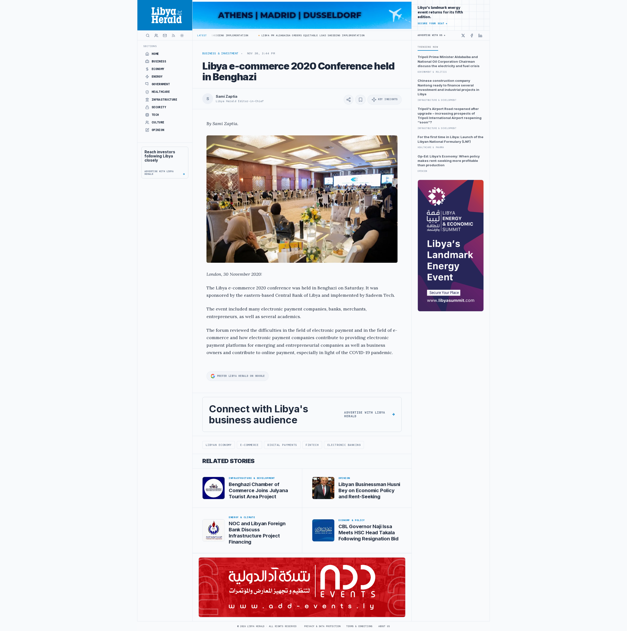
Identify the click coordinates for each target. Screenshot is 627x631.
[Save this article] (360, 100)
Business (159, 61)
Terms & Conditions (359, 626)
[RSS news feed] (173, 35)
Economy (158, 69)
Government (161, 84)
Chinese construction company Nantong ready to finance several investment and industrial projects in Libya (448, 87)
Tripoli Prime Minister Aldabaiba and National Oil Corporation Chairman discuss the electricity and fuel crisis (449, 61)
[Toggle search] (147, 35)
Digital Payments (282, 445)
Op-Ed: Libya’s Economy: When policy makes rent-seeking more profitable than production (449, 160)
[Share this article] (348, 100)
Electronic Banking (344, 445)
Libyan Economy (219, 445)
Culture (158, 122)
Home (155, 54)
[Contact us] (164, 35)
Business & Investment (220, 53)
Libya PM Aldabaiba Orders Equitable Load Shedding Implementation (298, 35)
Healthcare (161, 92)
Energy (157, 76)
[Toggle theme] (182, 35)
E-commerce (249, 445)
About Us (384, 626)
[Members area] (156, 35)
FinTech (312, 445)
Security (159, 107)
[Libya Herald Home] (164, 15)
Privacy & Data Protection (322, 626)
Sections (150, 46)
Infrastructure (164, 99)
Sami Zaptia (226, 96)
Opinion (158, 130)
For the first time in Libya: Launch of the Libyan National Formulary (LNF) (450, 139)
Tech (155, 115)
